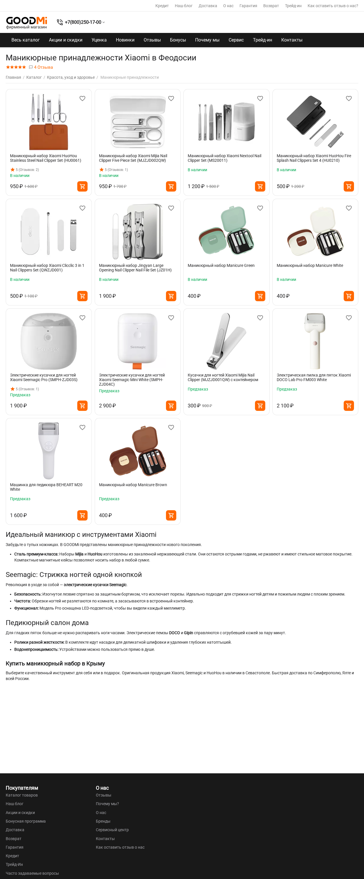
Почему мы (207, 40)
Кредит (162, 5)
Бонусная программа (26, 821)
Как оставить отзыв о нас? (333, 5)
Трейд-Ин (14, 864)
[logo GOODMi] (27, 23)
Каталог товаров (22, 795)
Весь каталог (25, 40)
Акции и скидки (65, 40)
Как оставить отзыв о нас (120, 847)
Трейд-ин (293, 5)
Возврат (271, 5)
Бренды (103, 821)
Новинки (125, 40)
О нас (228, 5)
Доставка (208, 5)
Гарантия (248, 5)
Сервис (236, 40)
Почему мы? (107, 803)
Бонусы (178, 40)
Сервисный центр (112, 829)
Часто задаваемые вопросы (32, 873)
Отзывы (152, 40)
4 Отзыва (43, 67)
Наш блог (184, 5)
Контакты (291, 40)
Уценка (99, 40)
